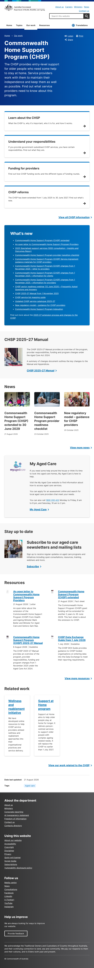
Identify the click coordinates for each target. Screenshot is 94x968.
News (86, 7)
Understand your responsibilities (31, 141)
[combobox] (66, 16)
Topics (19, 25)
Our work (30, 25)
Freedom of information (15, 818)
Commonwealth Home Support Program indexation (39, 309)
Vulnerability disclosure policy (18, 868)
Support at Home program (45, 705)
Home (9, 25)
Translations (82, 25)
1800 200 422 (52, 500)
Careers (68, 7)
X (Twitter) (9, 900)
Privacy (7, 854)
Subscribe (33, 566)
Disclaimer (9, 850)
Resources (44, 25)
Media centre (10, 882)
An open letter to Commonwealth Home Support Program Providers (46, 244)
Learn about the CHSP (24, 118)
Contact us (84, 11)
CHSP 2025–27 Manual (40, 370)
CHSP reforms (18, 192)
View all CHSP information (74, 217)
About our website (13, 840)
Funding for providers (23, 168)
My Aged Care (38, 509)
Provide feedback (16, 933)
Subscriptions (10, 864)
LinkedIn (8, 896)
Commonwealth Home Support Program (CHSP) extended (42, 240)
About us (59, 7)
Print (81, 36)
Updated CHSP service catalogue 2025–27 (35, 301)
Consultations (10, 889)
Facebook (9, 893)
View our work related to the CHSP (69, 765)
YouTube (8, 903)
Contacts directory (13, 825)
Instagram (9, 906)
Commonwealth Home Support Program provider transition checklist (47, 255)
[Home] (24, 7)
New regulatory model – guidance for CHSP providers (40, 305)
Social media (10, 861)
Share (70, 39)
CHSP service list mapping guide (30, 297)
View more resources (77, 678)
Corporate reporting (13, 812)
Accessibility (10, 844)
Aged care (30, 785)
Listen (70, 36)
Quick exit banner (12, 857)
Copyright (9, 847)
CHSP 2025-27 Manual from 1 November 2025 (37, 293)
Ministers (78, 7)
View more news (80, 447)
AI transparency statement (16, 815)
